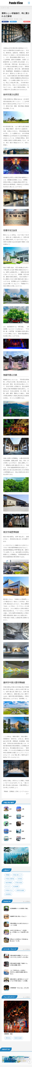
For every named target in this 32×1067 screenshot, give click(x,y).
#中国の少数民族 (9, 878)
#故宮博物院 (8, 882)
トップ (2, 7)
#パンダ (7, 886)
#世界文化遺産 (20, 890)
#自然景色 (8, 894)
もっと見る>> (26, 901)
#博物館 (7, 875)
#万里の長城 (18, 882)
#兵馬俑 (20, 878)
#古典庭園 (15, 886)
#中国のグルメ (9, 890)
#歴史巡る (8, 1038)
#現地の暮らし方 (17, 875)
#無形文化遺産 (18, 1038)
